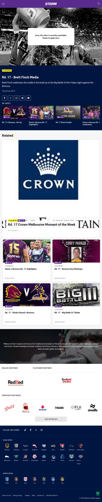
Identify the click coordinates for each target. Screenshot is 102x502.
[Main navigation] (3, 4)
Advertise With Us (52, 495)
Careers (27, 495)
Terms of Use (6, 495)
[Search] (98, 3)
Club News (7, 70)
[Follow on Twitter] (36, 430)
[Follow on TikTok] (25, 430)
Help (33, 495)
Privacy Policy (17, 495)
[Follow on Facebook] (31, 430)
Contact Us (40, 495)
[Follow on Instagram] (42, 430)
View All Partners (51, 419)
